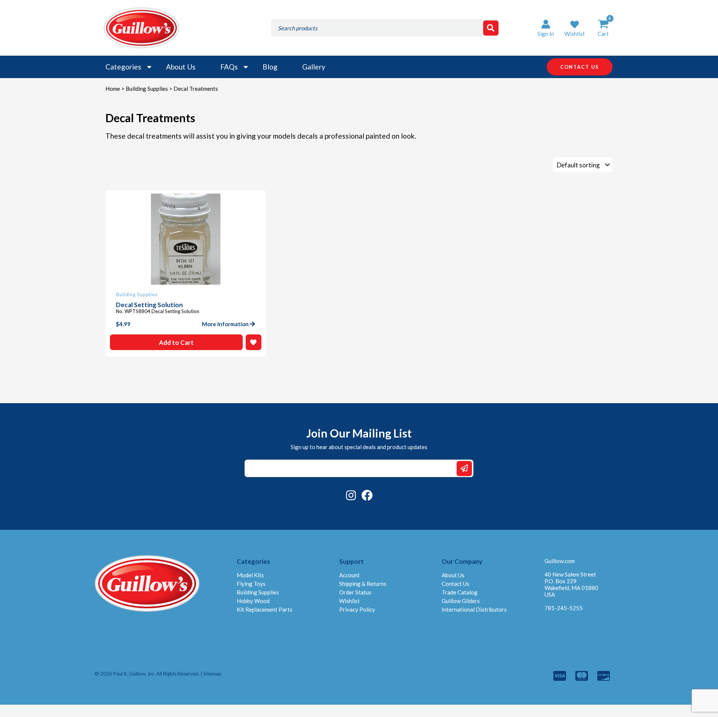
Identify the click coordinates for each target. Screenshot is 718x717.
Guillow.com (559, 560)
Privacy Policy (357, 609)
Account (349, 575)
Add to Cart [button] (176, 342)
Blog (270, 66)
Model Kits (250, 575)
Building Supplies (147, 88)
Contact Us (455, 583)
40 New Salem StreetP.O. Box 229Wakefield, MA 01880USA (571, 584)
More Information (225, 324)
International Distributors (474, 609)
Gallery (313, 66)
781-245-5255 (563, 608)
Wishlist (349, 600)
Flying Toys (251, 583)
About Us (181, 66)
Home (112, 88)
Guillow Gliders (461, 600)
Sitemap (212, 674)
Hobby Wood (253, 600)
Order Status (355, 592)
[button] (574, 28)
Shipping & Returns (362, 583)
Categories (123, 66)
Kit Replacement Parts (264, 609)
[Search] (490, 27)
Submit (464, 468)
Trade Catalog (460, 592)
